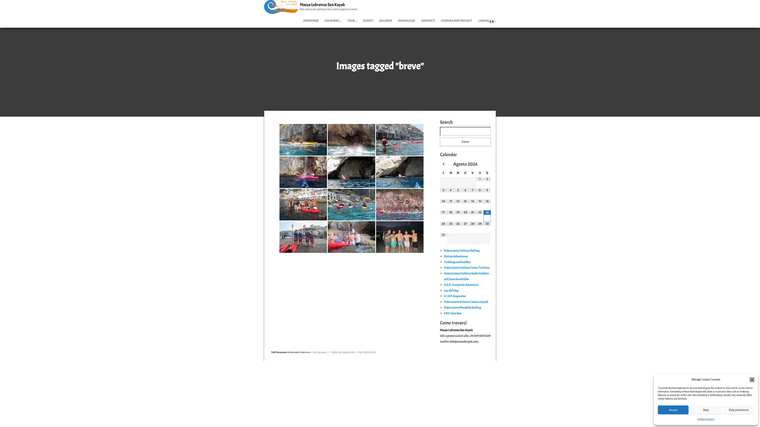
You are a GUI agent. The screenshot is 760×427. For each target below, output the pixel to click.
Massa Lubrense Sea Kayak (322, 5)
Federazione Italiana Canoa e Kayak (466, 302)
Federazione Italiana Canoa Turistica (467, 268)
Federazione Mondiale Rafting (462, 308)
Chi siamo (332, 21)
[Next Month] (487, 164)
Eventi (368, 21)
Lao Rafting (451, 291)
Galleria (385, 21)
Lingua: (484, 21)
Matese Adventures (456, 256)
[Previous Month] (443, 164)
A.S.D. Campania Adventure (461, 285)
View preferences (739, 410)
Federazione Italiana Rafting (462, 251)
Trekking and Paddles (457, 262)
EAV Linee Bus (452, 313)
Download (406, 21)
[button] (752, 380)
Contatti (428, 21)
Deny (706, 410)
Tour (351, 21)
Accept (673, 410)
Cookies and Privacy (456, 21)
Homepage (311, 21)
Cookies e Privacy (705, 419)
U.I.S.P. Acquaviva (455, 296)
